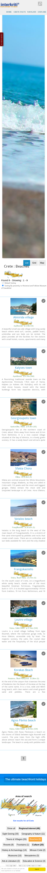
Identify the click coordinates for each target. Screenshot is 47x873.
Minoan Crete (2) (37, 863)
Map (42, 276)
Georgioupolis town (23, 431)
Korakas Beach (23, 682)
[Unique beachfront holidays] (23, 793)
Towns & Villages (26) (16, 852)
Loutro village (24, 632)
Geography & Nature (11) (33, 847)
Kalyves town (23, 380)
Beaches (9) (35, 852)
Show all (11, 841)
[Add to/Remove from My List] (43, 313)
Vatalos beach (23, 531)
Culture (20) (38, 857)
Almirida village (23, 330)
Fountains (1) (23, 857)
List (26, 276)
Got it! (37, 869)
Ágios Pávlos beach (23, 733)
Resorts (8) (8, 857)
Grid (34, 276)
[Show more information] (1, 356)
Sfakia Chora (23, 481)
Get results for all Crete (23, 833)
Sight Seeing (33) (10, 847)
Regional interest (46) (29, 841)
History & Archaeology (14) (14, 863)
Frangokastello (23, 582)
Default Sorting (10, 296)
